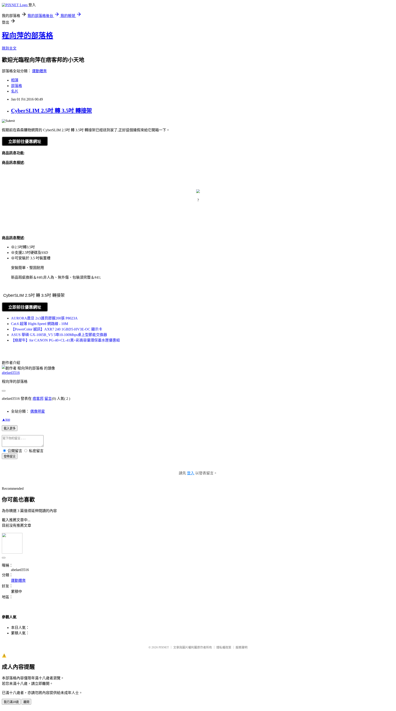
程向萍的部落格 (27, 35)
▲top (6, 419)
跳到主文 (9, 48)
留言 (48, 398)
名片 (14, 91)
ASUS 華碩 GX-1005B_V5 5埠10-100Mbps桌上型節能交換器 (59, 335)
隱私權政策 (223, 647)
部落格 (16, 86)
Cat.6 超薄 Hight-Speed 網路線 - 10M (39, 324)
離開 (26, 702)
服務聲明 (242, 647)
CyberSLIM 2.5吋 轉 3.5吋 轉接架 (51, 111)
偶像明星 (37, 411)
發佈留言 (10, 456)
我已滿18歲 (11, 702)
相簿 (14, 80)
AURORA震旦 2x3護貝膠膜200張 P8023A (44, 318)
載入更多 (10, 428)
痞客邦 (38, 398)
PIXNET (164, 647)
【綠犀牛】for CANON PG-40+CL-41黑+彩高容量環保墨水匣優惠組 (65, 340)
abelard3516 (11, 373)
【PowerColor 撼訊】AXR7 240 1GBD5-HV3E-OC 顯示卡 (56, 329)
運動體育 (39, 71)
